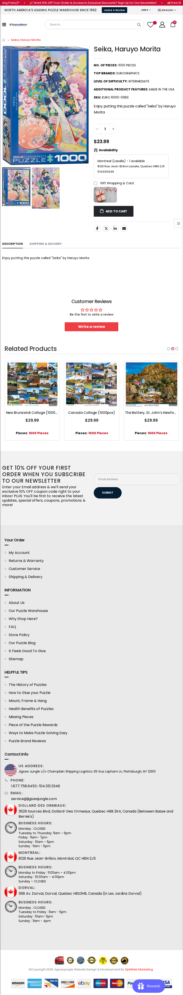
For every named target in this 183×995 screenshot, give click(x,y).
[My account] (162, 24)
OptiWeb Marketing (139, 969)
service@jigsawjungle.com (34, 798)
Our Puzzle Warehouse (28, 610)
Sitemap (16, 659)
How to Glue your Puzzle (29, 692)
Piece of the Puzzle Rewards (33, 724)
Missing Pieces (21, 716)
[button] (169, 348)
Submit (107, 492)
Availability (108, 150)
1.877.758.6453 (24, 786)
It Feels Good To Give (27, 651)
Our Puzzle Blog (22, 642)
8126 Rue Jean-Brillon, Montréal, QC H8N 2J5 (57, 858)
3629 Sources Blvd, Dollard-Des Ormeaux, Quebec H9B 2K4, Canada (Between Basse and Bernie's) (96, 814)
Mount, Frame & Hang (28, 700)
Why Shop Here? (23, 618)
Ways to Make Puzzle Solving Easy (38, 732)
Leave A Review (114, 10)
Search (139, 24)
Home (4, 40)
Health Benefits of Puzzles (31, 708)
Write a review (91, 326)
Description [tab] (12, 244)
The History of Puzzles (28, 684)
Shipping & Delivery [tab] (45, 244)
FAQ (12, 626)
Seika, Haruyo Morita (127, 49)
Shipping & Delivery (25, 576)
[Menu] (4, 24)
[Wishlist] (151, 24)
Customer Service (24, 568)
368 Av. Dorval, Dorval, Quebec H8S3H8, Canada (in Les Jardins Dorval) (80, 893)
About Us (17, 602)
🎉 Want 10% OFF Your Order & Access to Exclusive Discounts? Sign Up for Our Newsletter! (81, 3)
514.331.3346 (49, 786)
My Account (19, 552)
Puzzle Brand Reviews (27, 741)
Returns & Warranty (26, 560)
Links (144, 10)
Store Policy (19, 634)
